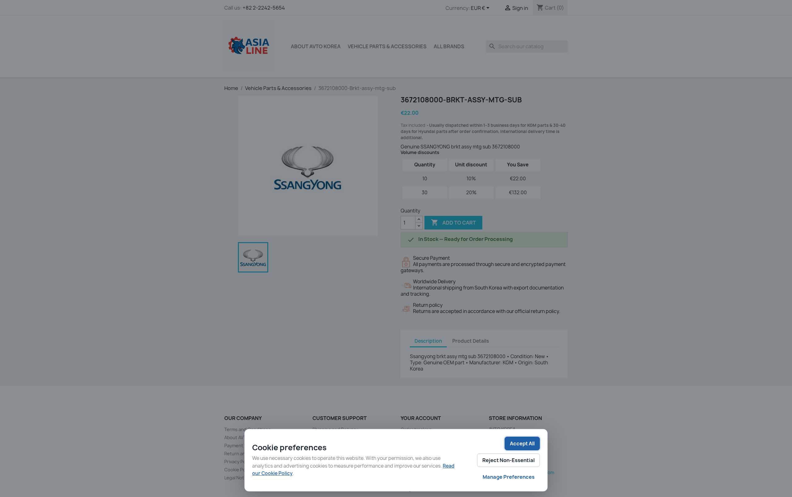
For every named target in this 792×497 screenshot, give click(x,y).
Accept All (522, 443)
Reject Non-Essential (508, 460)
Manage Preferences (509, 476)
